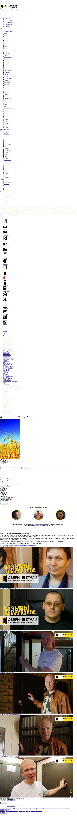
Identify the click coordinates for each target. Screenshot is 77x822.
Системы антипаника (7, 380)
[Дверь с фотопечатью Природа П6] (10, 458)
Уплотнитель (24, 212)
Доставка (4, 405)
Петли (23, 211)
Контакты (2, 216)
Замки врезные (34, 212)
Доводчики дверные (7, 379)
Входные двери (3, 14)
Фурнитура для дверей (25, 808)
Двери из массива (15, 207)
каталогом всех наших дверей (35, 524)
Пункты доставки (18, 811)
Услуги (27, 811)
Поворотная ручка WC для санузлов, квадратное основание (14, 388)
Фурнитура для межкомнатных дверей (7, 211)
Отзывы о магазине (8, 545)
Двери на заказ (3, 206)
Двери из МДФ (22, 207)
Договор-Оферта (3, 803)
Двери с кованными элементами (63, 207)
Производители (39, 808)
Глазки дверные (14, 212)
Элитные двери (9, 207)
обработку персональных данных (14, 502)
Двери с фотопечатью (49, 208)
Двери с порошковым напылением (28, 208)
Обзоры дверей (6, 396)
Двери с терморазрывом (40, 208)
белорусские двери (25, 9)
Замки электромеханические (49, 212)
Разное (25, 545)
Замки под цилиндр (6, 384)
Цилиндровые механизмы (67, 212)
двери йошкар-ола (17, 9)
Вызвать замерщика (38, 527)
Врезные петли (6, 390)
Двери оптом (5, 397)
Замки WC (5, 382)
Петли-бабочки (6, 391)
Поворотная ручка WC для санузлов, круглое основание (13, 387)
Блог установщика (57, 808)
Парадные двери (6, 357)
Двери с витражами (46, 207)
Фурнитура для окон (7, 394)
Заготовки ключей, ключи (54, 211)
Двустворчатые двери (57, 208)
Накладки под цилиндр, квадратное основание (12, 386)
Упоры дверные (8, 212)
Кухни (4, 395)
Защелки (29, 212)
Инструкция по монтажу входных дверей (5, 810)
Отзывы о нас (5, 529)
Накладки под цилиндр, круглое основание (11, 385)
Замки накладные (40, 212)
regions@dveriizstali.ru (11, 806)
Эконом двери (3, 207)
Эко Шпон (5, 333)
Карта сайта (2, 812)
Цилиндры (5, 389)
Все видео (2, 545)
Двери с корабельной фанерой (8, 358)
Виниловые (5, 337)
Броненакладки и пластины (39, 211)
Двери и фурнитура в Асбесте (18, 798)
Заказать (2, 466)
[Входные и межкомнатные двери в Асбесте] (8, 7)
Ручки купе (5, 393)
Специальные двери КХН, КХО (26, 209)
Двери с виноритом (38, 207)
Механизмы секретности (64, 211)
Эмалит (4, 336)
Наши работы (5, 401)
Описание (5, 530)
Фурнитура (2, 210)
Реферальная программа (7, 398)
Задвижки (47, 211)
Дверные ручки (6, 392)
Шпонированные (6, 335)
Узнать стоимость (25, 467)
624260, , (7, 800)
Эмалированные (6, 334)
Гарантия (13, 811)
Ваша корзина (3, 11)
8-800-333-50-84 (3, 10)
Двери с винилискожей (29, 207)
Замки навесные (58, 212)
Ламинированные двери (66, 208)
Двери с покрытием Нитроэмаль (15, 208)
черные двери (3, 9)
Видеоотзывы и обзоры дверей (48, 808)
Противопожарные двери (8, 209)
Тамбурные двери (16, 209)
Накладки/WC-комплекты (8, 368)
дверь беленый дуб (9, 9)
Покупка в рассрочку (7, 399)
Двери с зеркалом (53, 207)
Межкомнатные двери (4, 129)
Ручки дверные (18, 211)
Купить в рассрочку (4, 462)
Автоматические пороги (29, 211)
